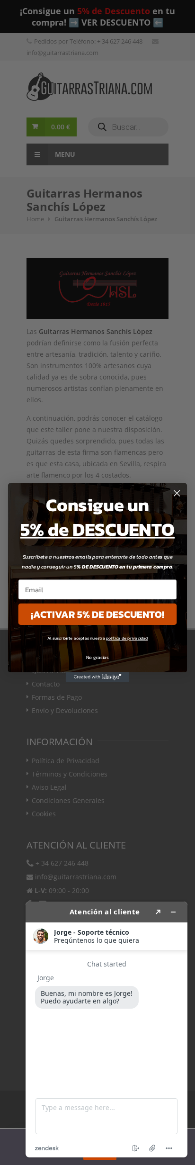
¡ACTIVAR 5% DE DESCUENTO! (97, 614)
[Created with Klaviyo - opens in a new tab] (98, 677)
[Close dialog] (177, 493)
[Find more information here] (106, 1029)
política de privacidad (127, 638)
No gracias (97, 657)
